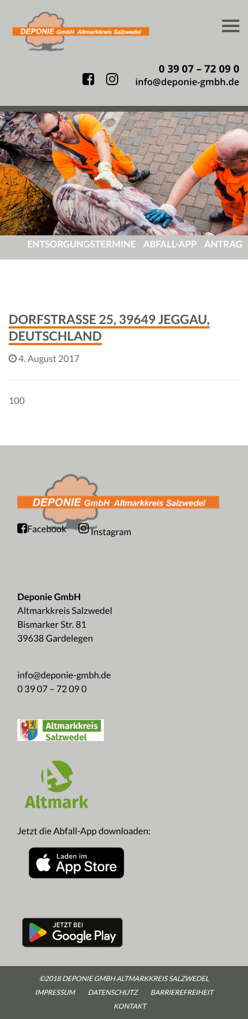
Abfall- (170, 244)
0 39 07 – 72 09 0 (52, 689)
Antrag (223, 244)
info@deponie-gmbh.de (64, 675)
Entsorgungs (81, 244)
